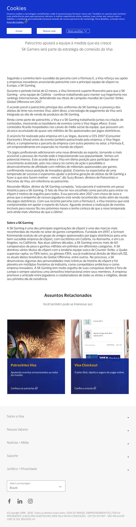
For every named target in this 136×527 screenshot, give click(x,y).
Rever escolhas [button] (75, 30)
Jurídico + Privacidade (22, 469)
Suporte (12, 455)
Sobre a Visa (15, 416)
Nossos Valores (17, 429)
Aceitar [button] (19, 30)
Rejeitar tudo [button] (49, 30)
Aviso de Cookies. (15, 22)
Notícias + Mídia (18, 442)
